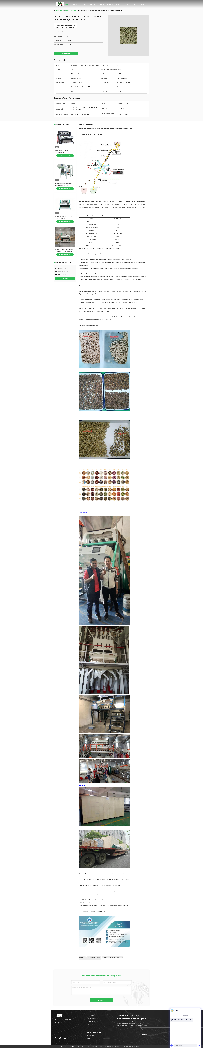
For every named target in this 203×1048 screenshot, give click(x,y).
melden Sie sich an (144, 1034)
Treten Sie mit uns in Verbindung (110, 4)
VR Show (83, 4)
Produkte (66, 4)
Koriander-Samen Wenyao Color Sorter (112, 957)
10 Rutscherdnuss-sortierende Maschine (90, 959)
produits (62, 10)
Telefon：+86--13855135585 (63, 1019)
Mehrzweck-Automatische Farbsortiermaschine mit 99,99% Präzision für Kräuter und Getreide (63, 152)
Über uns (93, 4)
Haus (57, 4)
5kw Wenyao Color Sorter (94, 957)
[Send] (199, 1045)
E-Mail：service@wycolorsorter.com (65, 1022)
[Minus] (199, 1011)
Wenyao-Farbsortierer (70, 10)
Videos (74, 4)
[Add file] (171, 1045)
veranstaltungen (130, 4)
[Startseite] (59, 1015)
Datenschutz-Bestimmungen (68, 1046)
